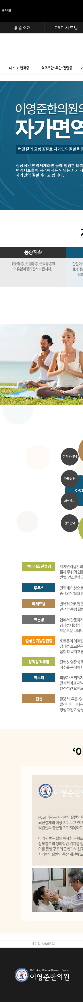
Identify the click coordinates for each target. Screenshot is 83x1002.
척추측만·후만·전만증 (56, 68)
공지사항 (6, 10)
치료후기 (69, 501)
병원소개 (22, 27)
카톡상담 (69, 479)
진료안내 (69, 523)
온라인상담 (70, 456)
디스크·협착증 (19, 68)
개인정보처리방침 (43, 944)
